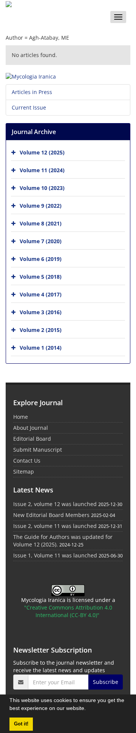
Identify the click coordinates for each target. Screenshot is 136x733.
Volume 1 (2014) (41, 347)
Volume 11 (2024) (42, 170)
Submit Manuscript (37, 449)
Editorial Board (32, 438)
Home (20, 416)
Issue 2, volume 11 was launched (55, 525)
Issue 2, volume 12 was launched (55, 504)
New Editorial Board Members (51, 515)
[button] (88, 709)
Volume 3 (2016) (41, 312)
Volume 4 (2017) (41, 294)
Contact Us (26, 460)
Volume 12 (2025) (42, 152)
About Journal (30, 427)
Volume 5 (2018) (41, 276)
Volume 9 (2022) (41, 205)
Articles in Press (32, 92)
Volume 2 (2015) (41, 329)
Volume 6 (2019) (41, 258)
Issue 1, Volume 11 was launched (55, 555)
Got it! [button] (21, 724)
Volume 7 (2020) (41, 241)
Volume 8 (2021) (41, 223)
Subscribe (105, 681)
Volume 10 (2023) (42, 187)
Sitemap (23, 471)
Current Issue (29, 107)
